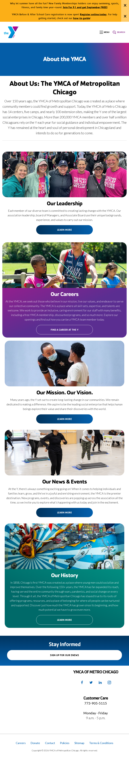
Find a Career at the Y (65, 329)
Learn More (64, 229)
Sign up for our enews (70, 656)
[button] (104, 32)
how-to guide (81, 18)
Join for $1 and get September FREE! (85, 7)
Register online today (93, 14)
